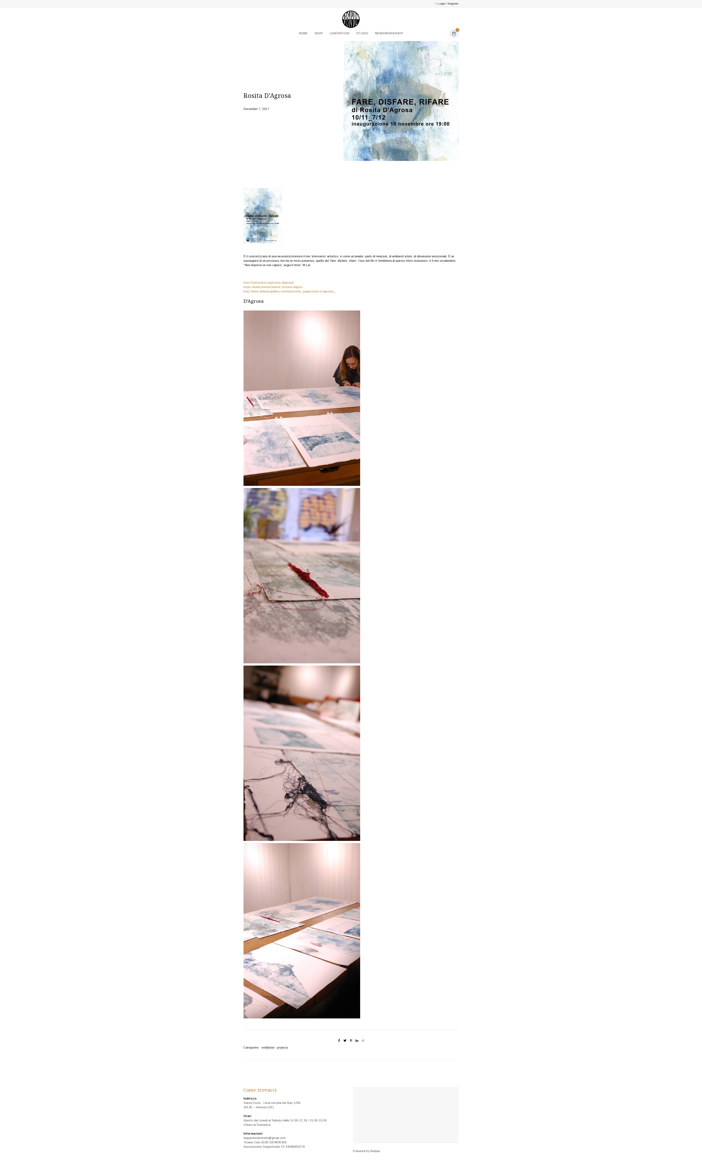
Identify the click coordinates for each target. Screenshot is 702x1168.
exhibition (268, 1047)
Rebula (375, 1151)
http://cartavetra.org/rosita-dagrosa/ (269, 282)
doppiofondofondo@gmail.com (265, 1138)
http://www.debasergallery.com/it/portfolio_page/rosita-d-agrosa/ (288, 291)
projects (282, 1047)
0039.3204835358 (274, 1142)
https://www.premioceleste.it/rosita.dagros (273, 287)
